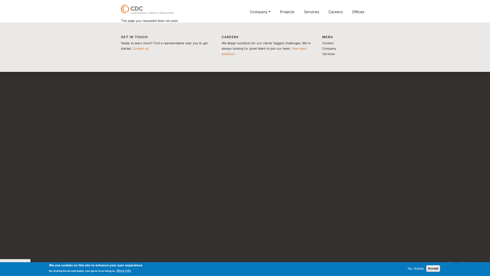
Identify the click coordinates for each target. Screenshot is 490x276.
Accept (433, 268)
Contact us (140, 48)
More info (124, 271)
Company (258, 12)
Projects (287, 12)
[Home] (147, 9)
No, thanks (416, 268)
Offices (358, 12)
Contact (328, 43)
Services (311, 12)
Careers (335, 12)
